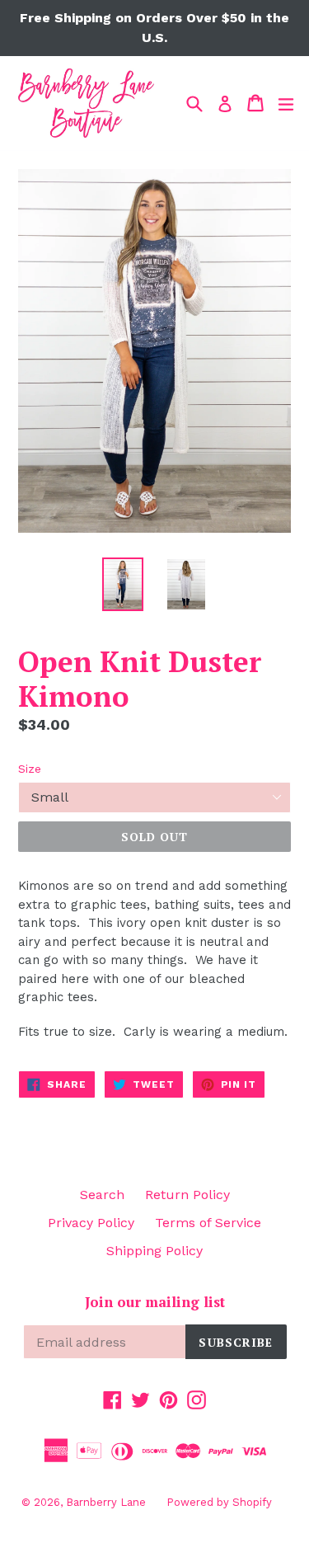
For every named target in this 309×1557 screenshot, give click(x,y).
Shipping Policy (154, 1250)
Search (102, 1194)
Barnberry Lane (106, 1502)
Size (29, 768)
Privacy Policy (91, 1222)
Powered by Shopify (219, 1502)
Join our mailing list (155, 1302)
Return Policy (187, 1194)
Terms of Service (208, 1222)
